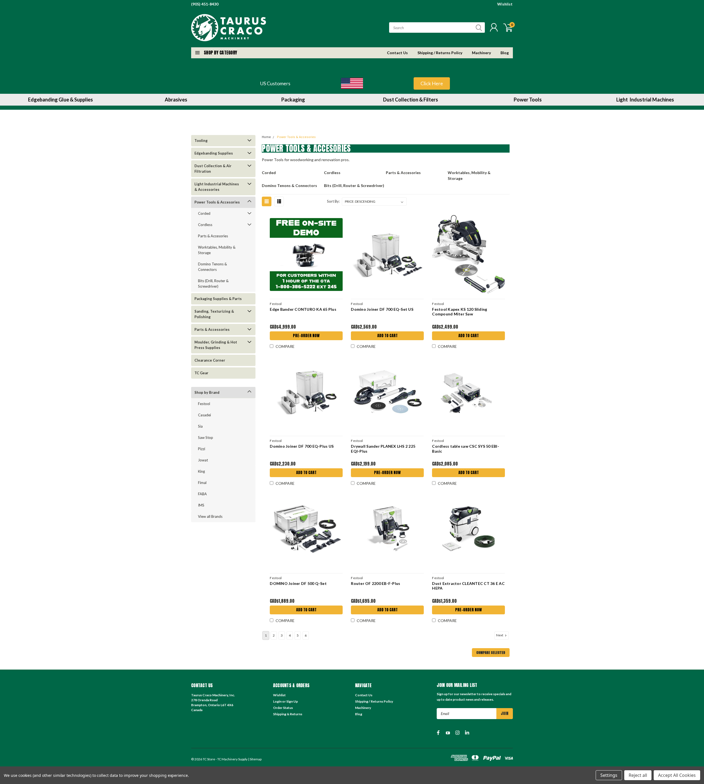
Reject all (638, 775)
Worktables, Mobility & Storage (216, 250)
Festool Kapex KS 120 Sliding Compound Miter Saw (459, 312)
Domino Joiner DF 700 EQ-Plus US (302, 446)
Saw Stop (205, 437)
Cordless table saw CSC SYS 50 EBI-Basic (465, 448)
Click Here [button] (431, 83)
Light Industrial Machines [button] (645, 100)
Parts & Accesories (213, 236)
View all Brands (210, 516)
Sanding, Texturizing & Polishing (214, 314)
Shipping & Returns (287, 714)
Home (266, 137)
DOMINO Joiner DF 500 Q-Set (298, 583)
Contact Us (397, 52)
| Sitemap (255, 759)
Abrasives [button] (176, 100)
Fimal (202, 482)
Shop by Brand (206, 392)
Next (500, 635)
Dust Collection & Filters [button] (410, 100)
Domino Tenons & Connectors (212, 267)
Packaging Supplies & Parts (218, 298)
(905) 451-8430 (204, 4)
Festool (204, 403)
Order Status (283, 708)
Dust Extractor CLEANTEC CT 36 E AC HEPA (468, 586)
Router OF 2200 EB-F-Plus (375, 583)
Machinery (481, 52)
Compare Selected (490, 652)
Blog (505, 52)
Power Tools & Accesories (217, 202)
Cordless (205, 224)
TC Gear (201, 373)
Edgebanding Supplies (213, 153)
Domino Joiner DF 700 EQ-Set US (382, 309)
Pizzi (201, 449)
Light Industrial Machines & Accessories (216, 187)
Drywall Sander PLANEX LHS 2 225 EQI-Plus (383, 448)
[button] (352, 83)
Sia (200, 426)
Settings (608, 775)
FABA (202, 494)
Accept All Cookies (677, 775)
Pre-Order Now (306, 336)
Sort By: (333, 201)
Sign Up (292, 701)
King (201, 471)
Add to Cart (387, 336)
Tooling (201, 140)
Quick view (306, 254)
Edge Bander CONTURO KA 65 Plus (303, 309)
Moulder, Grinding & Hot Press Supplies (215, 345)
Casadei (204, 415)
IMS (201, 505)
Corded (204, 213)
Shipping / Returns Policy (439, 52)
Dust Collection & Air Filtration (213, 169)
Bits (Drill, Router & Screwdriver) (213, 283)
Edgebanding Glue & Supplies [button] (60, 100)
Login (277, 701)
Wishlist (505, 4)
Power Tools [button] (528, 100)
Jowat (203, 460)
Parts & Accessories (212, 329)
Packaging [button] (293, 100)
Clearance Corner (209, 360)
